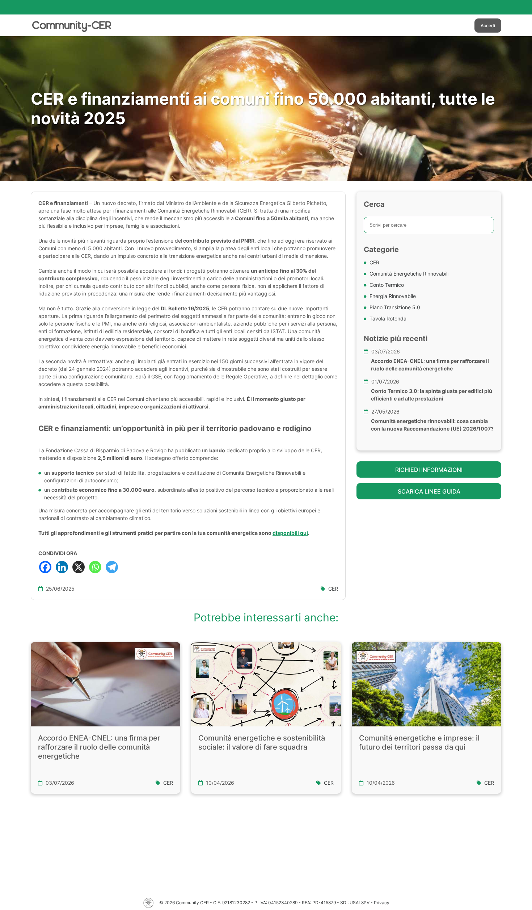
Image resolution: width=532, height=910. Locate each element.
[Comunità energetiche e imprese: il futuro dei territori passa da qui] (426, 684)
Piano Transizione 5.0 (395, 307)
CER (333, 589)
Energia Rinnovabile (393, 296)
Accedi (488, 25)
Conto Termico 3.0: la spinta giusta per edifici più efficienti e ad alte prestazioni (431, 395)
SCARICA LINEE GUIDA (429, 491)
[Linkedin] (62, 567)
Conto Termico (387, 285)
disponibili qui (290, 533)
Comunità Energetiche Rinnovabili (409, 274)
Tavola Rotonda (388, 318)
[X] (78, 567)
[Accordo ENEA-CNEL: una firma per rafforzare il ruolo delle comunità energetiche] (105, 684)
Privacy (381, 902)
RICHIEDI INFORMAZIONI (429, 469)
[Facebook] (45, 567)
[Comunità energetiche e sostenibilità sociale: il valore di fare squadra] (266, 684)
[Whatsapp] (95, 567)
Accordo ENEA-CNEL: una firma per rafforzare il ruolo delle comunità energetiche (430, 365)
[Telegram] (112, 567)
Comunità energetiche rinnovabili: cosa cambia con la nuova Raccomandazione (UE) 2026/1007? (432, 425)
